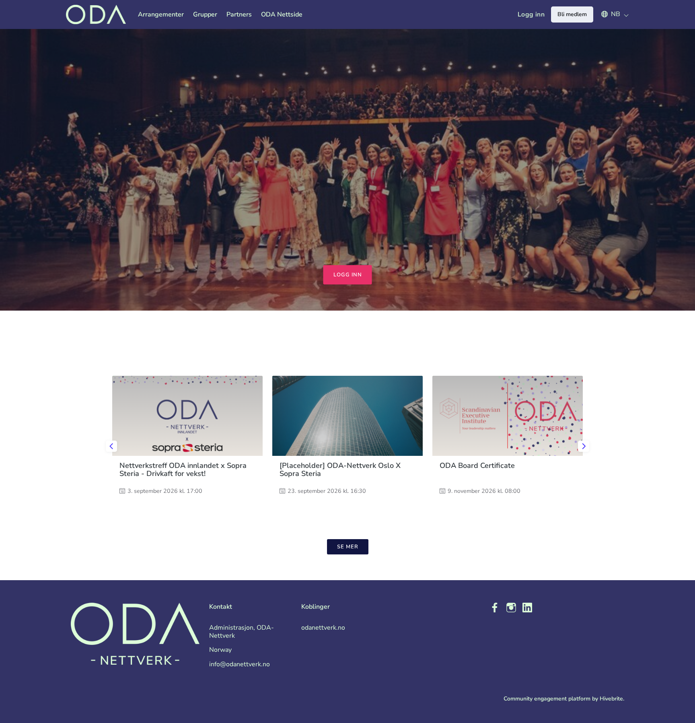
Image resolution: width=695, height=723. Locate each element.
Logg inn (531, 14)
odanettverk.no (323, 627)
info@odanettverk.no (239, 664)
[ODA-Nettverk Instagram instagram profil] (511, 607)
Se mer (347, 546)
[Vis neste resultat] (583, 446)
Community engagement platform (547, 698)
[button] (611, 14)
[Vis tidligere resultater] (111, 446)
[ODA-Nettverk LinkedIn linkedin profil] (527, 607)
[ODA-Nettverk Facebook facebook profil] (495, 607)
